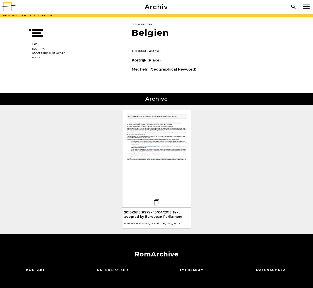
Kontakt (35, 270)
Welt (24, 16)
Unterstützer (112, 270)
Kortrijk (139, 60)
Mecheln (140, 69)
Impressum (192, 270)
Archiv (156, 7)
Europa (35, 16)
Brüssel (139, 51)
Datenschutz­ (271, 270)
